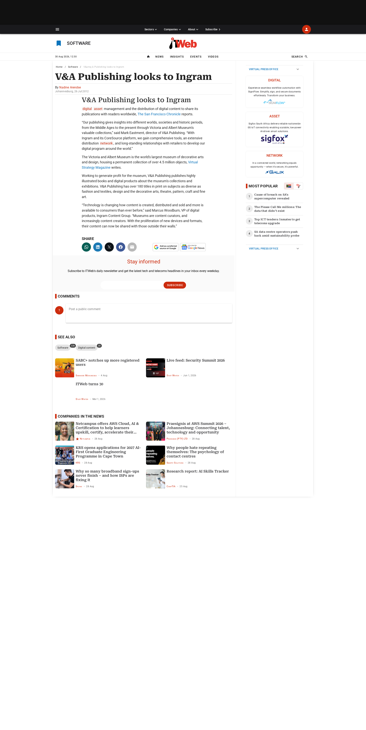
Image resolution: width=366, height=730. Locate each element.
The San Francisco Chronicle (159, 114)
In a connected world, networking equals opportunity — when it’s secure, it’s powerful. (274, 165)
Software (73, 67)
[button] (57, 29)
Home (59, 67)
